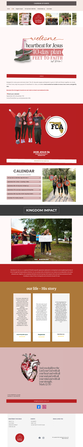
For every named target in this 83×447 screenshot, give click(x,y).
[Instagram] (44, 407)
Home (8, 9)
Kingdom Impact (19, 9)
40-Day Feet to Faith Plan (30, 9)
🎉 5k (13, 9)
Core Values (49, 9)
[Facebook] (39, 407)
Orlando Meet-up (41, 9)
